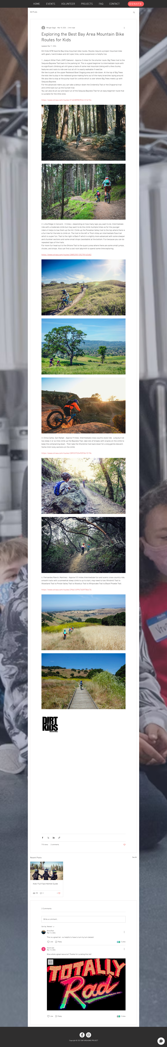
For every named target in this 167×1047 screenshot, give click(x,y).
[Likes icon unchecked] (48, 942)
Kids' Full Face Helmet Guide (45, 884)
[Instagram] (88, 1034)
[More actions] (124, 27)
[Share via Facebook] (42, 838)
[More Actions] (124, 932)
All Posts (33, 12)
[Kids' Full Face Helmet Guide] (46, 871)
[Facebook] (82, 1034)
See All (134, 857)
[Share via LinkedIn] (54, 838)
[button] (134, 12)
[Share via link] (59, 838)
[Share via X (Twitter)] (48, 838)
